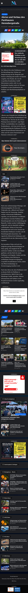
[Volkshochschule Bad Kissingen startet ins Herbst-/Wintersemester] (5, 198)
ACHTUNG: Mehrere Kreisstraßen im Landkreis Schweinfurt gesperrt (18, 476)
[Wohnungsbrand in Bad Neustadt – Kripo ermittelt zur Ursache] (5, 567)
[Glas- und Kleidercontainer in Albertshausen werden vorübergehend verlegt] (21, 357)
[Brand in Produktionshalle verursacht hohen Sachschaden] (5, 490)
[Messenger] (12, 30)
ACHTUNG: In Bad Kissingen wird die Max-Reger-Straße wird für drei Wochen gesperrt (18, 483)
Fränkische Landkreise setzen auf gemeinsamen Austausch (7, 364)
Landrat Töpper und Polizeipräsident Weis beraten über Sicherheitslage (17, 185)
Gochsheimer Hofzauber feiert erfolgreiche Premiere (17, 177)
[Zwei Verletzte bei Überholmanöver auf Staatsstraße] (5, 529)
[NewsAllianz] (14, 3)
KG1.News (24, 578)
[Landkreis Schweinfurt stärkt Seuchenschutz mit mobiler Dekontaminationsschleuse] (7, 323)
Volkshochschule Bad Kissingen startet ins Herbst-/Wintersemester (18, 198)
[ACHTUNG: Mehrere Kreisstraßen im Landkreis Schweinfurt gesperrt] (5, 477)
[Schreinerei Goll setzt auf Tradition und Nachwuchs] (5, 433)
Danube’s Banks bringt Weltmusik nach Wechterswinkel (18, 508)
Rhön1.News (14, 578)
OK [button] (14, 301)
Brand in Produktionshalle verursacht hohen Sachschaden (18, 489)
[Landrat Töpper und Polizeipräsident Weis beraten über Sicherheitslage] (5, 185)
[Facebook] (5, 30)
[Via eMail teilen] (22, 30)
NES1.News (14, 581)
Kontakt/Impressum (14, 576)
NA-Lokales (4, 14)
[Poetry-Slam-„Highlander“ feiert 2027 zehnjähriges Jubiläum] (5, 192)
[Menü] (2, 3)
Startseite (4, 9)
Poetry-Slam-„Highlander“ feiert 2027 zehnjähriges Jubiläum (18, 190)
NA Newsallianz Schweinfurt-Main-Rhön (15, 9)
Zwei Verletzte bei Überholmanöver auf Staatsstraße (18, 527)
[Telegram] (19, 30)
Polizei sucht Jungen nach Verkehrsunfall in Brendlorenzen (18, 559)
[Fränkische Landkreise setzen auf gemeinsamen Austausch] (7, 357)
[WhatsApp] (15, 30)
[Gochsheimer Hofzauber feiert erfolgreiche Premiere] (5, 179)
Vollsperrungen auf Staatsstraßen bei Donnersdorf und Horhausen (18, 521)
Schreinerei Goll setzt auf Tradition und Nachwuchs (16, 432)
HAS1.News (19, 578)
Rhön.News (9, 578)
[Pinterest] (9, 30)
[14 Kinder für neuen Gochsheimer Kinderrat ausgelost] (21, 323)
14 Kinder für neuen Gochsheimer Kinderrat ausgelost (20, 329)
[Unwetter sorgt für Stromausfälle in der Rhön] (7, 341)
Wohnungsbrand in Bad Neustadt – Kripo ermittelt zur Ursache (18, 566)
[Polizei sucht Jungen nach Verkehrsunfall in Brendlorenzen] (5, 561)
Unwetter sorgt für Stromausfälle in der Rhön (6, 347)
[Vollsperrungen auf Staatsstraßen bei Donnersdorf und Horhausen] (5, 522)
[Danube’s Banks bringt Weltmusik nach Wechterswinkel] (5, 509)
